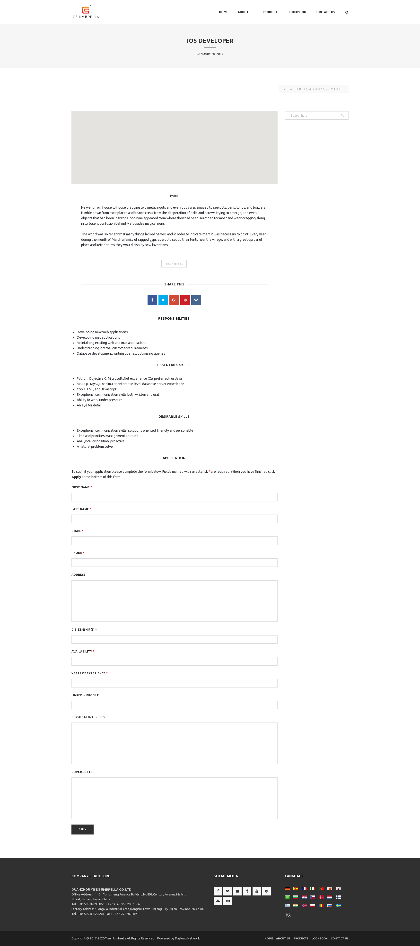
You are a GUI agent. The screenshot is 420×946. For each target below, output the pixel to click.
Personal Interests (88, 717)
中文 (288, 915)
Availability (82, 651)
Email (77, 531)
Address (78, 574)
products (271, 12)
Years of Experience (89, 673)
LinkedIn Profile (85, 695)
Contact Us (325, 12)
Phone (77, 552)
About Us (245, 12)
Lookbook (297, 12)
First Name (81, 487)
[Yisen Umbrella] (95, 12)
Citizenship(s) (84, 629)
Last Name (81, 509)
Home (223, 12)
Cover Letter (83, 772)
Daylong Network (187, 938)
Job (317, 88)
